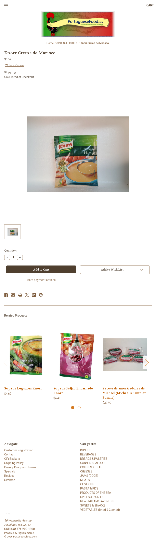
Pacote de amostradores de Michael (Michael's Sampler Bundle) (124, 393)
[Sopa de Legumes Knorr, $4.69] (27, 354)
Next (147, 362)
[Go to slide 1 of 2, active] (72, 407)
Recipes (9, 475)
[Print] (20, 295)
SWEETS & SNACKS (92, 505)
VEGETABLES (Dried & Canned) (100, 509)
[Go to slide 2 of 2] (79, 407)
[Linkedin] (34, 295)
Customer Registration (18, 450)
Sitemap (9, 480)
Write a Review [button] (14, 65)
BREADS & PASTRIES (93, 458)
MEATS (85, 480)
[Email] (13, 295)
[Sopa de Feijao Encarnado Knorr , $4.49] (76, 354)
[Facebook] (6, 295)
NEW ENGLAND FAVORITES (97, 501)
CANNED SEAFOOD (92, 463)
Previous (5, 362)
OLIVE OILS (87, 484)
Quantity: (10, 250)
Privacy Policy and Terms (20, 467)
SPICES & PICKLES (92, 497)
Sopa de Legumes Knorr (23, 388)
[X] (27, 295)
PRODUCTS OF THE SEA (95, 492)
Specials (9, 471)
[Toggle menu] (5, 5)
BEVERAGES (88, 454)
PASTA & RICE (89, 488)
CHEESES (86, 471)
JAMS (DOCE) (89, 475)
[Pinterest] (41, 295)
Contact (9, 454)
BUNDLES (86, 450)
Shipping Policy (14, 463)
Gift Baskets (12, 458)
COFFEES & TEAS (91, 467)
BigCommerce (26, 533)
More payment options (41, 279)
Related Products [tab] (15, 315)
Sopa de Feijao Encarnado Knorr (73, 390)
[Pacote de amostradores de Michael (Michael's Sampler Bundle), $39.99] (125, 354)
